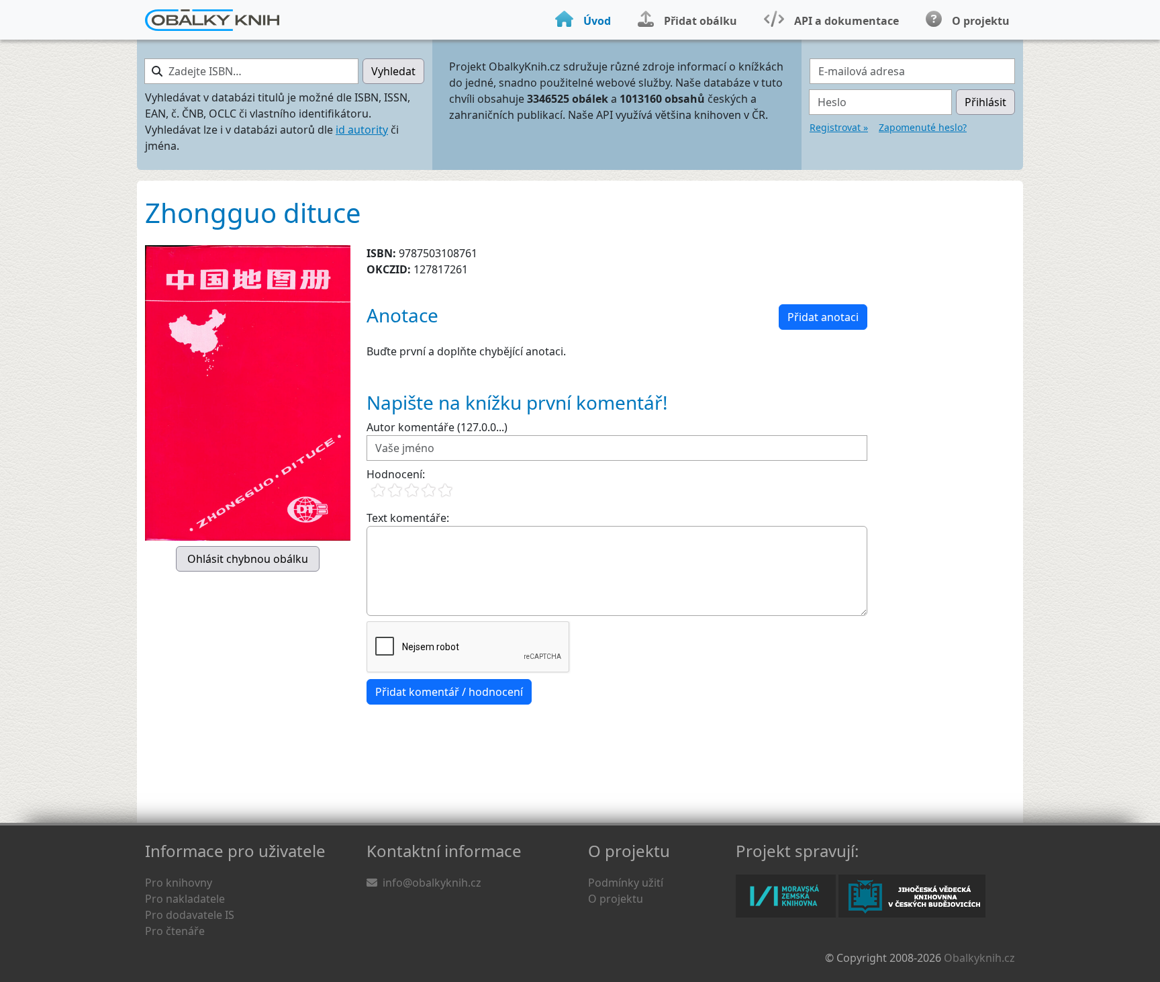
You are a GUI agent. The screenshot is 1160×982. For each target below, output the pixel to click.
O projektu (615, 898)
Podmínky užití (625, 882)
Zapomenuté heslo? (923, 127)
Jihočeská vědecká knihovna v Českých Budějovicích (911, 896)
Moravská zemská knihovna (786, 896)
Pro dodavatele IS (189, 914)
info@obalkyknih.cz (432, 882)
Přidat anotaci (823, 317)
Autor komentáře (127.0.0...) (437, 427)
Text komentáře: (408, 517)
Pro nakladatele (185, 898)
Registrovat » (839, 127)
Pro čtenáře (175, 931)
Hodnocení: (396, 474)
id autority (362, 129)
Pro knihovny (178, 882)
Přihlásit (985, 102)
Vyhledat (393, 71)
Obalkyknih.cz (979, 957)
